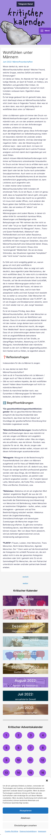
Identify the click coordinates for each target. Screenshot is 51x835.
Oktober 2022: (25, 653)
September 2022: (25, 667)
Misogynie (25, 599)
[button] (47, 780)
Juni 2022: (25, 708)
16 (42, 772)
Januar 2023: (25, 613)
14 (18, 772)
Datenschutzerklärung (28, 831)
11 (30, 760)
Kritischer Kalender (25, 590)
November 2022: (25, 640)
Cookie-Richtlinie (11, 831)
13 (6, 772)
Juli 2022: (25, 694)
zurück (25, 577)
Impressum (42, 831)
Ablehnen (25, 818)
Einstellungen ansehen (25, 825)
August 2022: (25, 681)
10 (18, 760)
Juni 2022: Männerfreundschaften (18, 62)
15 (30, 772)
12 (42, 760)
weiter (25, 583)
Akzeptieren (26, 810)
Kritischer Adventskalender (25, 727)
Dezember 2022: (25, 626)
